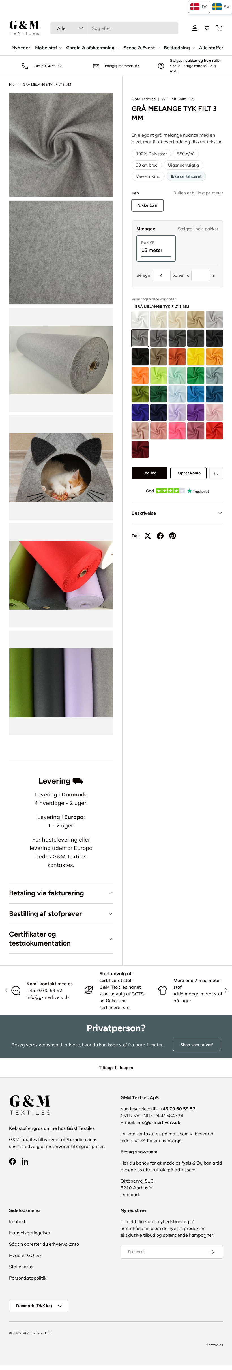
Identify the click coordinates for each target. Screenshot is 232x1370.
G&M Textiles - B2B (36, 1333)
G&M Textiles (144, 98)
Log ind (150, 472)
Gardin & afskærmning (90, 48)
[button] (219, 28)
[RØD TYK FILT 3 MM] (214, 430)
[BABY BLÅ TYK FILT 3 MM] (177, 394)
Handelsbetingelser (29, 1233)
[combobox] (114, 28)
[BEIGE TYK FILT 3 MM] (195, 319)
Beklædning (177, 48)
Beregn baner (160, 275)
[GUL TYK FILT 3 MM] (195, 356)
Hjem (13, 84)
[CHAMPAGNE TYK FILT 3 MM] (177, 319)
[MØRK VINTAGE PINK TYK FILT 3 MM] (195, 430)
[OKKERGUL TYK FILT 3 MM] (214, 356)
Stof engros (21, 1266)
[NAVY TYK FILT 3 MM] (158, 412)
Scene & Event (139, 48)
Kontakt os (214, 1345)
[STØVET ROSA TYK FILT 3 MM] (140, 430)
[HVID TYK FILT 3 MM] (140, 319)
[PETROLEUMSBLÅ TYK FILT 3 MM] (195, 394)
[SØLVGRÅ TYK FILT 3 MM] (214, 319)
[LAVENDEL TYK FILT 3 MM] (177, 412)
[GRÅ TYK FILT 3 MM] (158, 338)
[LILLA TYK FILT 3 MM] (195, 412)
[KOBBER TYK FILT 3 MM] (177, 356)
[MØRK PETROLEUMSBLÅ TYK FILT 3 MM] (214, 394)
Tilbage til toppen (116, 1067)
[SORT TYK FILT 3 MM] (140, 356)
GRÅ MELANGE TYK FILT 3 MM (47, 84)
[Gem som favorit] (216, 473)
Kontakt (17, 1221)
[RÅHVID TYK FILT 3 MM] (158, 319)
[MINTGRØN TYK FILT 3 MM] (177, 375)
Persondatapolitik (27, 1278)
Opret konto (189, 472)
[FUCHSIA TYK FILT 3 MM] (177, 430)
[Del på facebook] (160, 536)
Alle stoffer (211, 48)
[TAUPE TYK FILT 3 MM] (158, 356)
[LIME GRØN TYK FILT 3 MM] (158, 375)
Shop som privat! (197, 1044)
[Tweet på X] (147, 536)
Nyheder (21, 48)
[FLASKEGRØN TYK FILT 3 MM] (158, 394)
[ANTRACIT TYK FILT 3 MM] (214, 338)
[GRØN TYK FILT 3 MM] (195, 375)
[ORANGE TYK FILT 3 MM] (140, 375)
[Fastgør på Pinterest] (172, 536)
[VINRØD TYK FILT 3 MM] (140, 449)
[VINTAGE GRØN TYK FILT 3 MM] (214, 375)
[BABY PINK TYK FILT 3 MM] (214, 412)
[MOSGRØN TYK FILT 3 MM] (140, 394)
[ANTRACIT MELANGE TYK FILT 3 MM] (195, 338)
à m (201, 275)
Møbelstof (46, 48)
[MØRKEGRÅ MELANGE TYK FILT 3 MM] (177, 338)
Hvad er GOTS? (25, 1255)
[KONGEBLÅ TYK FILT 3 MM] (140, 412)
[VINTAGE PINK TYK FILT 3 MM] (158, 430)
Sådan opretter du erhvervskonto (44, 1244)
